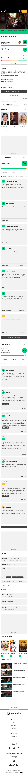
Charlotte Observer (9, 271)
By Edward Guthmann (6, 332)
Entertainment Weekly (10, 226)
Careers (14, 728)
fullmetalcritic (8, 439)
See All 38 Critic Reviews (14, 337)
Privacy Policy (14, 731)
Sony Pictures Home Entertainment (15, 30)
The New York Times (10, 181)
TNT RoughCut (8, 248)
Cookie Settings (14, 739)
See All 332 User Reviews (14, 527)
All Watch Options (14, 95)
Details (3, 553)
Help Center (14, 725)
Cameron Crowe (10, 79)
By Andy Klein (5, 265)
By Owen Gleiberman (6, 242)
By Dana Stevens (5, 197)
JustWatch (25, 98)
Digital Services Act (14, 733)
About (14, 722)
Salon (6, 293)
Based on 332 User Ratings (6, 51)
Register (24, 11)
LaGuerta (7, 507)
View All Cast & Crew (7, 131)
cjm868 (6, 392)
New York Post (8, 203)
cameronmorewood (10, 461)
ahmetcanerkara (9, 484)
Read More (5, 404)
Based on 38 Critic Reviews (6, 43)
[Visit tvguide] (14, 762)
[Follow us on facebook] (10, 748)
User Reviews (5, 345)
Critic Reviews (6, 157)
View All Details (5, 585)
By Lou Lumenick (5, 220)
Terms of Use (14, 736)
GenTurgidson (8, 370)
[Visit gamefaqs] (14, 765)
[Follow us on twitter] (18, 748)
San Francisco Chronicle (11, 316)
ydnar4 (6, 416)
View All (25, 157)
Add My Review (14, 63)
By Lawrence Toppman (7, 287)
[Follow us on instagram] (14, 748)
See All (25, 109)
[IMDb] (21, 772)
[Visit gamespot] (14, 757)
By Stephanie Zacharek (7, 310)
